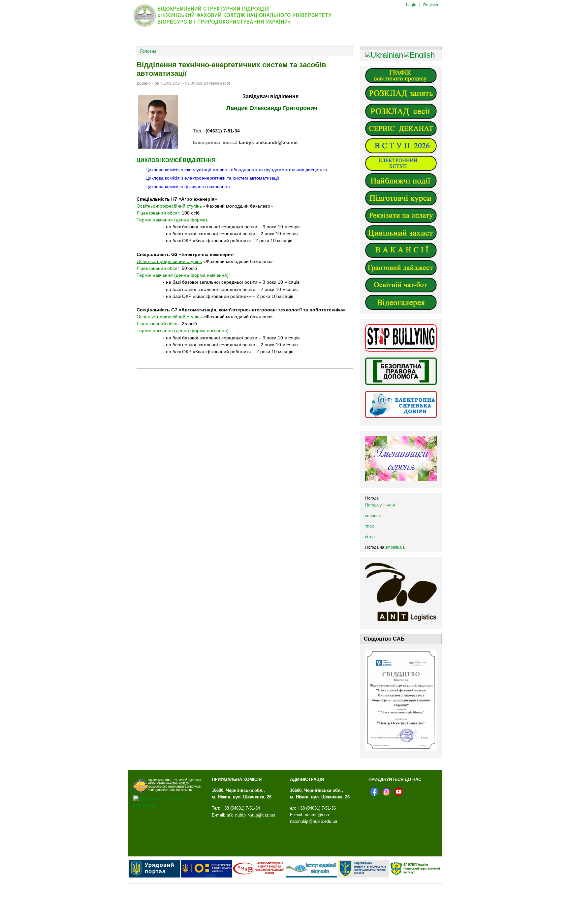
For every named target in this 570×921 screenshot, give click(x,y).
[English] (419, 55)
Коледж (141, 35)
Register (430, 5)
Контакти (348, 35)
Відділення (262, 35)
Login (411, 5)
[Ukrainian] (384, 55)
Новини (178, 35)
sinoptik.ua (395, 547)
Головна (148, 51)
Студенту (304, 35)
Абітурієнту (219, 35)
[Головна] (237, 26)
